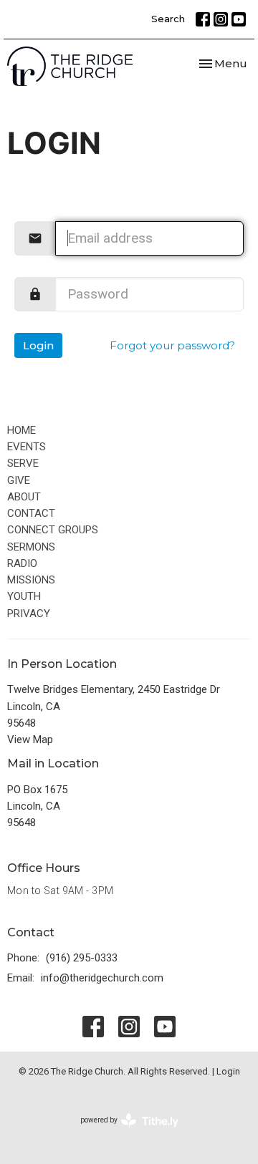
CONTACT (31, 513)
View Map (30, 739)
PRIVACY (28, 613)
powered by (121, 1132)
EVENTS (26, 446)
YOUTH (24, 596)
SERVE (23, 463)
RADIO (22, 563)
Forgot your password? (172, 345)
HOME (21, 430)
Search (168, 18)
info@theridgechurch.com (102, 977)
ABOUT (24, 496)
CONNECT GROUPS (52, 529)
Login (38, 345)
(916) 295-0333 (82, 957)
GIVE (18, 480)
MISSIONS (31, 579)
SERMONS (31, 546)
